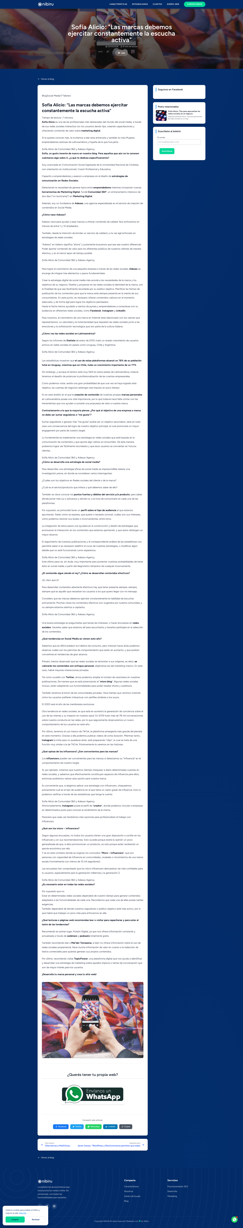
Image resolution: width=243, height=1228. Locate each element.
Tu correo (161, 137)
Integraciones (140, 4)
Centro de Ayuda (132, 1196)
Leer (123, 53)
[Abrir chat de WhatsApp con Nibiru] (234, 1219)
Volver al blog (47, 79)
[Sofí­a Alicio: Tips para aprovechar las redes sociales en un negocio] (161, 115)
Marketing (172, 1196)
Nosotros (128, 1191)
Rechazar (36, 1219)
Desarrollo (172, 1191)
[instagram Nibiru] (54, 1206)
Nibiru (146, 1221)
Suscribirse (167, 151)
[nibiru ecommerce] (46, 4)
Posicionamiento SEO (177, 1186)
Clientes (157, 4)
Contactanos (194, 4)
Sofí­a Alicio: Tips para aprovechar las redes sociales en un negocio (184, 112)
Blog (126, 1201)
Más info (22, 1213)
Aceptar (15, 1219)
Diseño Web (173, 4)
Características (118, 4)
